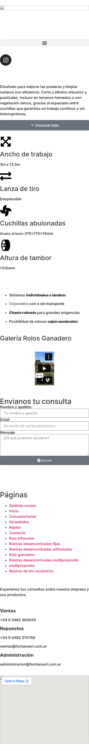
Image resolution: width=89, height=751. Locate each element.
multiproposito (22, 565)
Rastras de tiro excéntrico (31, 571)
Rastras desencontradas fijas (34, 543)
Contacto (17, 533)
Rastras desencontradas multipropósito (44, 560)
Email (4, 419)
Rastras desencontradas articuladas (40, 549)
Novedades (19, 522)
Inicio (13, 511)
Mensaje (7, 432)
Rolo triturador (21, 538)
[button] (44, 43)
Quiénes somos (22, 505)
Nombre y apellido (15, 407)
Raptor (15, 527)
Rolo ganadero (21, 554)
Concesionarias (23, 516)
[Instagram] (5, 60)
